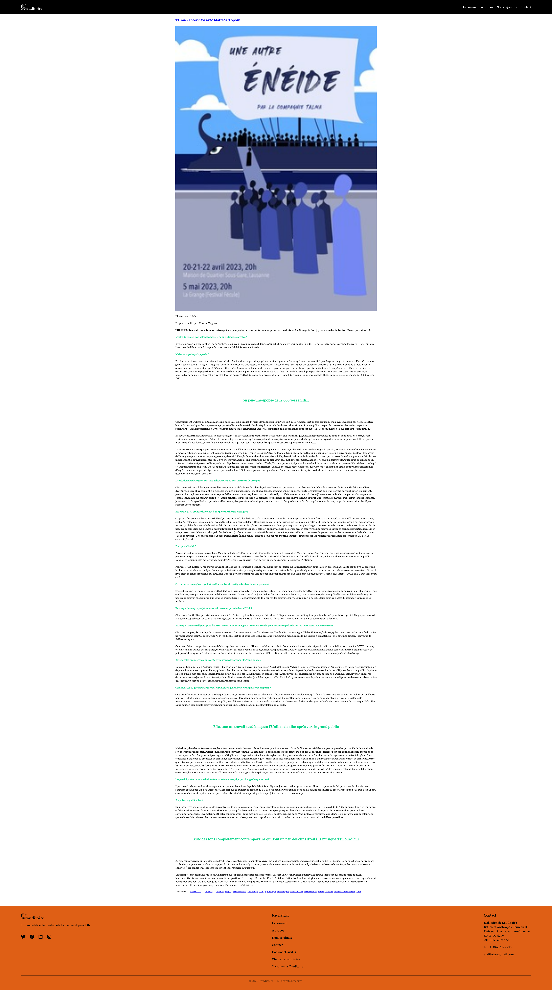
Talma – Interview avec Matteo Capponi (207, 19)
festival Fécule (239, 891)
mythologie (270, 891)
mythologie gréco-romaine (290, 891)
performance (310, 891)
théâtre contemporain (344, 891)
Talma (321, 891)
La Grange (253, 891)
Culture (208, 891)
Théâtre (329, 891)
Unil (358, 891)
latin (261, 891)
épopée (228, 891)
